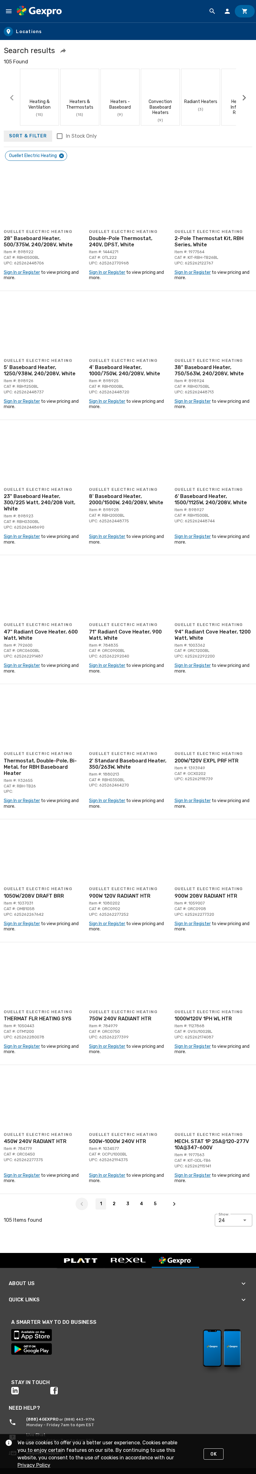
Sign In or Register (22, 272)
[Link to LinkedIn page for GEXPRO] (30, 1390)
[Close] (61, 156)
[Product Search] (212, 11)
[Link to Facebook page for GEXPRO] (69, 1390)
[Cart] (245, 11)
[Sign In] (227, 11)
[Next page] (174, 1204)
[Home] (39, 11)
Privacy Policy (33, 1465)
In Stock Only (81, 136)
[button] (63, 50)
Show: (224, 1214)
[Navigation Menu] (8, 11)
